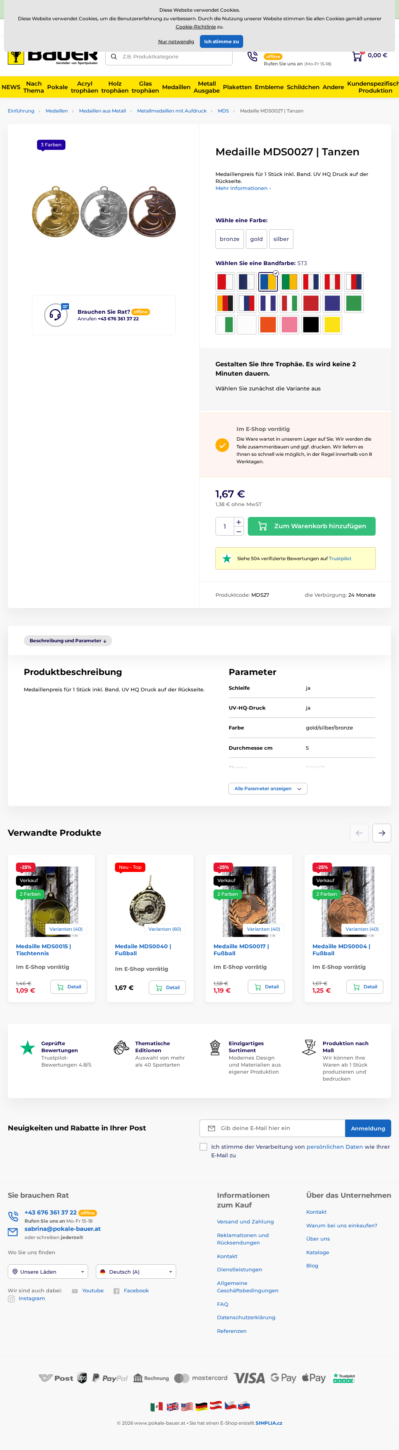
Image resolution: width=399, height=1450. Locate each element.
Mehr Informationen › (243, 188)
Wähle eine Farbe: (241, 220)
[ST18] (289, 324)
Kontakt (227, 1256)
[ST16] (246, 324)
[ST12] (311, 303)
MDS (223, 111)
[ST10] (268, 303)
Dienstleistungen (239, 1269)
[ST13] (332, 303)
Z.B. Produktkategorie (150, 56)
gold (256, 239)
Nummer (225, 526)
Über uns (318, 1239)
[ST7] (354, 282)
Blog (312, 1265)
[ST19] (311, 324)
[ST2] (246, 282)
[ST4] (289, 282)
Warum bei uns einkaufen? (341, 1225)
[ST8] (225, 303)
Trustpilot (340, 558)
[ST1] (225, 282)
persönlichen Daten (335, 1146)
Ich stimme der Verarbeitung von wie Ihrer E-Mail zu (300, 1151)
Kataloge (317, 1252)
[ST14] (354, 303)
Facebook (136, 1290)
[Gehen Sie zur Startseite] (52, 56)
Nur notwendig (176, 41)
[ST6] (332, 282)
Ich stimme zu (221, 41)
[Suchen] (114, 56)
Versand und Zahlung (245, 1221)
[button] (268, 788)
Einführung (21, 111)
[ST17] (268, 324)
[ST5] (311, 282)
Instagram (32, 1298)
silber (281, 239)
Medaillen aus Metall (102, 111)
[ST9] (246, 303)
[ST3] (268, 282)
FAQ (222, 1304)
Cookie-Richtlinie (196, 27)
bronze (230, 239)
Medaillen (57, 111)
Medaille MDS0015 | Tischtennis (43, 950)
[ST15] (225, 324)
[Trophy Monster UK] (172, 1406)
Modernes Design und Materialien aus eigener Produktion (255, 1065)
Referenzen (232, 1331)
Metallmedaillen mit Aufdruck (172, 111)
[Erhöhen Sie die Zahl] (239, 522)
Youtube (93, 1290)
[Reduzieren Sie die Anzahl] (239, 531)
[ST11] (289, 303)
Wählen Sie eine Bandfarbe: (261, 263)
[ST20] (332, 324)
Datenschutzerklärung (246, 1317)
